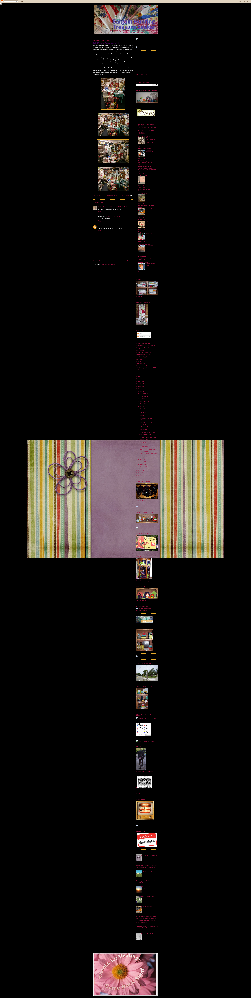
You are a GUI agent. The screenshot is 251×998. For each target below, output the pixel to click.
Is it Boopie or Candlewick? (149, 855)
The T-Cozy (141, 187)
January (142, 467)
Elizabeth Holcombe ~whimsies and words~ (145, 167)
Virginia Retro (142, 232)
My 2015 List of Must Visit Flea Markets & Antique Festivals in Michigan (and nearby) (146, 928)
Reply (99, 211)
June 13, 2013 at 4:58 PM (117, 226)
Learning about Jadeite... (148, 896)
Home (100, 37)
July (141, 406)
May (141, 457)
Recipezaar (139, 359)
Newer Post (96, 261)
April (141, 459)
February (142, 464)
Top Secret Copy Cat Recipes (144, 357)
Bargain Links (115, 37)
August (142, 404)
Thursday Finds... (144, 439)
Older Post (130, 261)
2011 (139, 473)
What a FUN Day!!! (146, 871)
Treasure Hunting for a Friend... (148, 437)
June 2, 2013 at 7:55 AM (120, 207)
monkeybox (141, 219)
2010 (139, 475)
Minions (148, 177)
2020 (139, 376)
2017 (139, 381)
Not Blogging (149, 233)
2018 (139, 378)
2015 (139, 386)
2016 (139, 383)
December (143, 393)
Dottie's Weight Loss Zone (143, 352)
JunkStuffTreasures (104, 226)
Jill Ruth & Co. (142, 193)
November (143, 396)
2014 (139, 389)
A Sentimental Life (144, 136)
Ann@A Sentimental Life (105, 207)
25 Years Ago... (143, 442)
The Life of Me (142, 175)
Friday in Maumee (151, 209)
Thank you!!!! (143, 415)
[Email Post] (131, 195)
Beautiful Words (150, 195)
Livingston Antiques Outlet (143, 348)
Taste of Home (140, 363)
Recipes (130, 37)
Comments (142, 336)
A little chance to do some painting (147, 162)
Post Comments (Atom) (108, 264)
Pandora (138, 361)
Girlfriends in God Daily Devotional (146, 345)
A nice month (149, 245)
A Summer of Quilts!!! (145, 422)
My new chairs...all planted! (147, 432)
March (142, 462)
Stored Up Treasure (144, 37)
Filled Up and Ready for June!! (106, 43)
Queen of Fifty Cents (144, 148)
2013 (139, 391)
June (141, 409)
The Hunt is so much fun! (146, 429)
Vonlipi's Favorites (144, 244)
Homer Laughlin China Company (145, 366)
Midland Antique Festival (143, 354)
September (143, 401)
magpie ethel (142, 256)
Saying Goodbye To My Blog (145, 258)
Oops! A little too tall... (145, 434)
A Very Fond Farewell (144, 189)
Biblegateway (140, 350)
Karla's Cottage (142, 161)
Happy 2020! (149, 221)
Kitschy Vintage (143, 262)
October (142, 398)
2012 (139, 470)
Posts (140, 333)
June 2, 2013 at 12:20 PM (113, 216)
